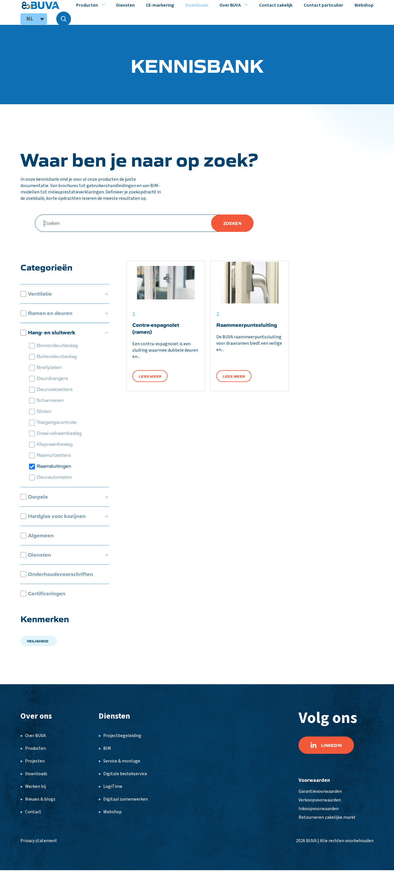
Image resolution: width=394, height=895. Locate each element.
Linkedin (331, 745)
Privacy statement (38, 841)
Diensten (125, 5)
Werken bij (35, 786)
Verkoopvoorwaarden (320, 800)
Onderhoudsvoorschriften (60, 573)
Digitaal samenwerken (125, 799)
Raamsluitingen (54, 466)
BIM (107, 748)
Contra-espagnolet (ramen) (155, 328)
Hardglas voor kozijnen (57, 515)
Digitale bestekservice (125, 774)
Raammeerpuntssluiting (246, 324)
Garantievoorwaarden (320, 791)
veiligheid (37, 640)
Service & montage (121, 761)
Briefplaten (49, 367)
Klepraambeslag (55, 444)
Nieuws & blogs (40, 799)
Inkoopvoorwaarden (319, 809)
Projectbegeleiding (122, 735)
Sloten (44, 411)
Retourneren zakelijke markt (327, 817)
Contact (33, 812)
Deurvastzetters (54, 389)
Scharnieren (50, 400)
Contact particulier (323, 5)
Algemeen (41, 535)
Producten (87, 5)
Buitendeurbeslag (57, 356)
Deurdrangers (52, 378)
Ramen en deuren (50, 312)
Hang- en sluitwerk (51, 332)
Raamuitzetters (54, 455)
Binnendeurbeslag (57, 345)
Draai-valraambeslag (59, 433)
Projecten (35, 761)
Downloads (196, 5)
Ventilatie (40, 293)
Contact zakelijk (275, 5)
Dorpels (38, 496)
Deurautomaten (54, 477)
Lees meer (150, 376)
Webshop (364, 5)
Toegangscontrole (57, 422)
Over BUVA (230, 5)
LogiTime (112, 786)
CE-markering (160, 5)
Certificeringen (46, 593)
